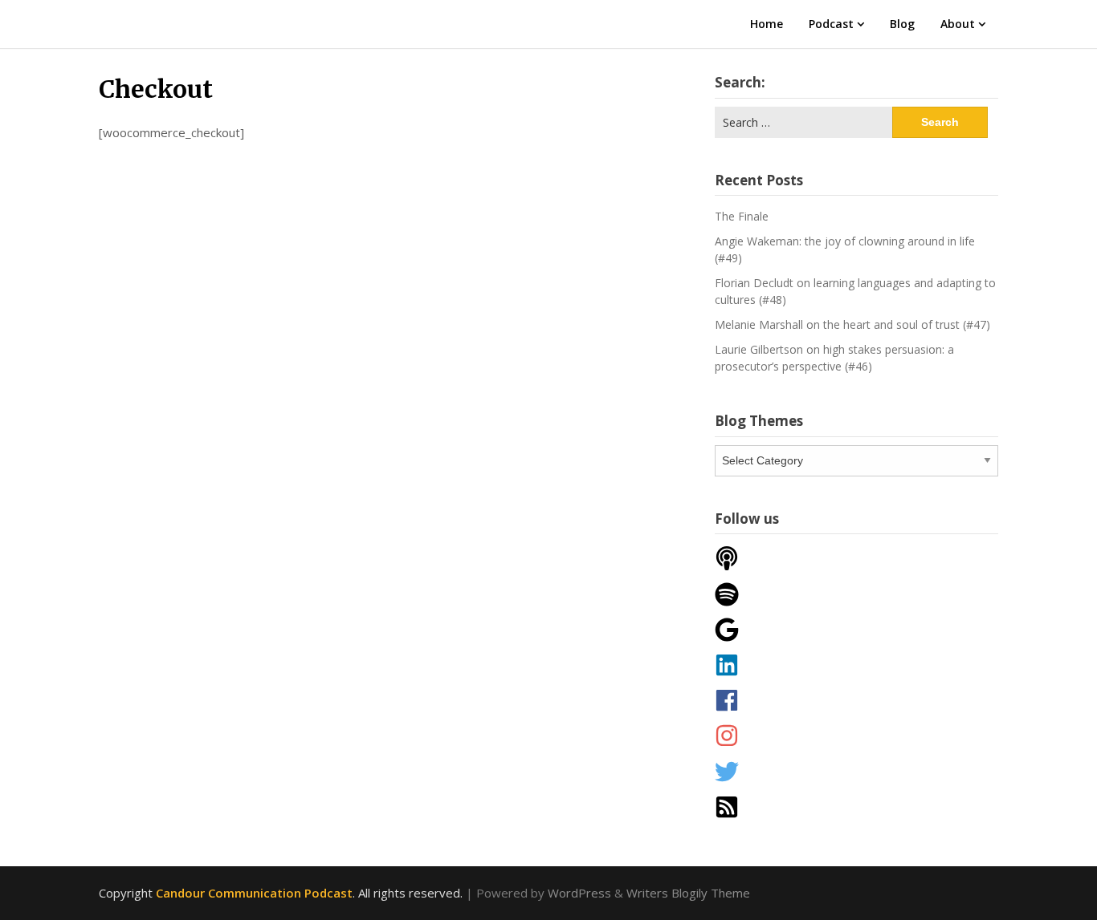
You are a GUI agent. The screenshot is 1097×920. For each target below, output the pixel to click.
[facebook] (856, 700)
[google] (856, 630)
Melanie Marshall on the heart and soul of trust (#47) (852, 324)
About (957, 23)
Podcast (831, 23)
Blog (902, 23)
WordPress (579, 893)
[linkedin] (856, 665)
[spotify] (856, 594)
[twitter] (856, 772)
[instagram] (856, 735)
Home (766, 23)
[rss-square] (856, 807)
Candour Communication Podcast (254, 893)
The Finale (742, 216)
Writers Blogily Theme (688, 893)
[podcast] (856, 558)
